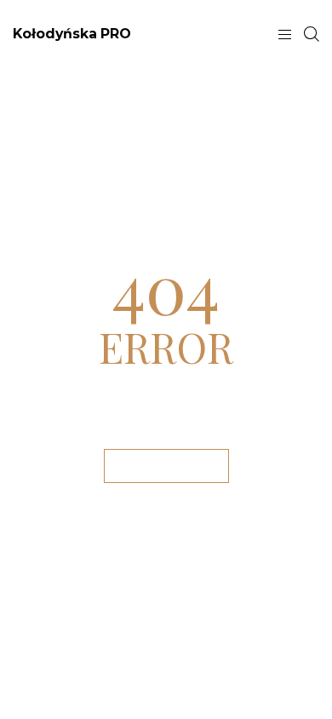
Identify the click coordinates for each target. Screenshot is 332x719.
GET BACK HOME (166, 465)
